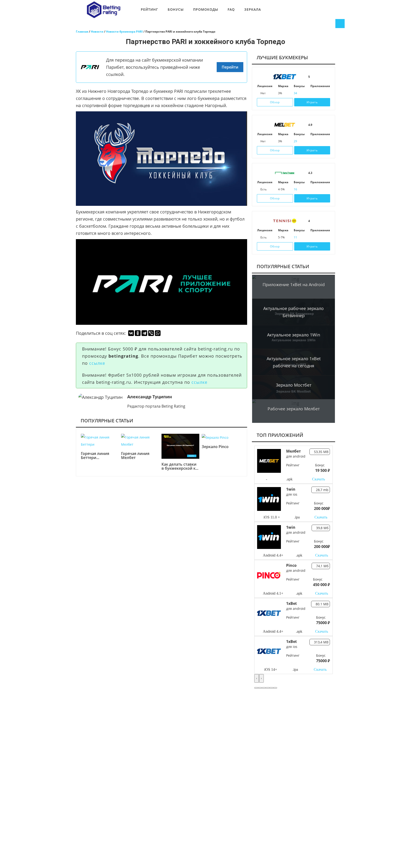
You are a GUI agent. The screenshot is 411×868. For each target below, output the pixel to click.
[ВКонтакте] (131, 333)
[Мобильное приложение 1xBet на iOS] (312, 93)
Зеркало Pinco (215, 447)
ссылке (97, 363)
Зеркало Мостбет (293, 385)
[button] (256, 688)
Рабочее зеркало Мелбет (294, 409)
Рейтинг (149, 9)
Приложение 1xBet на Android (294, 284)
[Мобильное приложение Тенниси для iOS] (312, 237)
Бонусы (176, 9)
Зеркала (252, 9)
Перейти (230, 67)
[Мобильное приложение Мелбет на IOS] (312, 141)
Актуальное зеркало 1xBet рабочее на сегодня (294, 362)
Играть (312, 102)
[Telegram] (144, 333)
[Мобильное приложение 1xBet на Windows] (326, 93)
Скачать (318, 479)
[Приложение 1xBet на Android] (319, 93)
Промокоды (205, 9)
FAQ (231, 9)
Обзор (275, 102)
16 (295, 189)
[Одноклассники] (138, 333)
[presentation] (256, 678)
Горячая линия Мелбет (135, 456)
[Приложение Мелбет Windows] (326, 141)
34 (295, 93)
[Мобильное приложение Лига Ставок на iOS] (312, 189)
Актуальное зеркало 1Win (293, 335)
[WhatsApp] (158, 333)
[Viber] (151, 333)
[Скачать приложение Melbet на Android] (319, 141)
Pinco (291, 565)
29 (295, 141)
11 (295, 237)
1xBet (291, 603)
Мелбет (293, 451)
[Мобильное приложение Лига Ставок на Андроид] (319, 189)
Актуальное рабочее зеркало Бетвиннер (293, 312)
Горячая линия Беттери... (95, 456)
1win (290, 489)
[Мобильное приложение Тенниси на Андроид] (319, 237)
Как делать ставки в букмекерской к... (179, 466)
